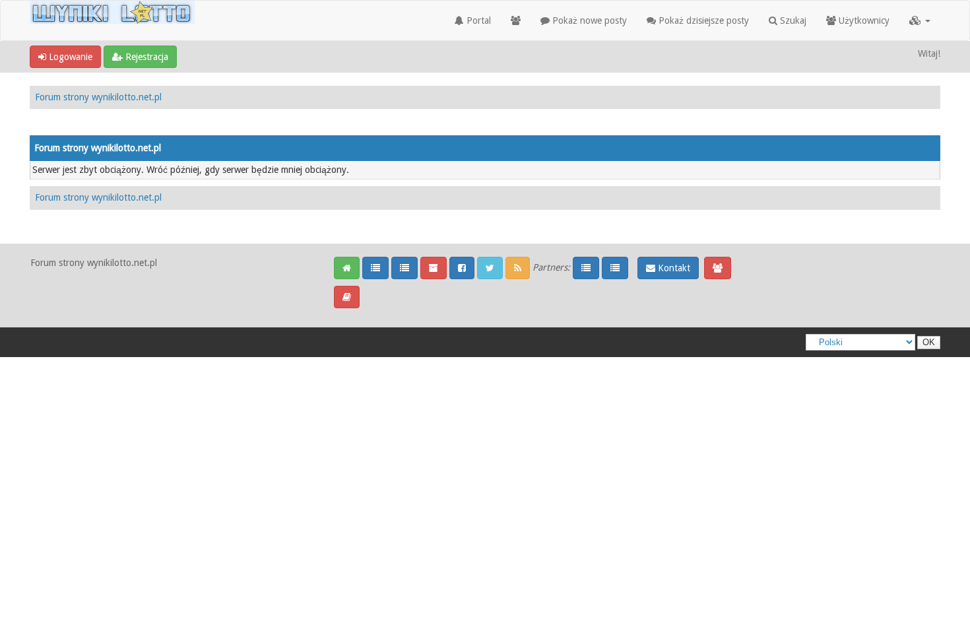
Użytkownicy (862, 20)
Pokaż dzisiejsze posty (702, 20)
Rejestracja (145, 56)
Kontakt (672, 268)
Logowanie (69, 56)
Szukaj (791, 20)
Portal (477, 20)
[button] (919, 20)
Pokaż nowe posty (588, 20)
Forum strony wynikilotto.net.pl (98, 97)
